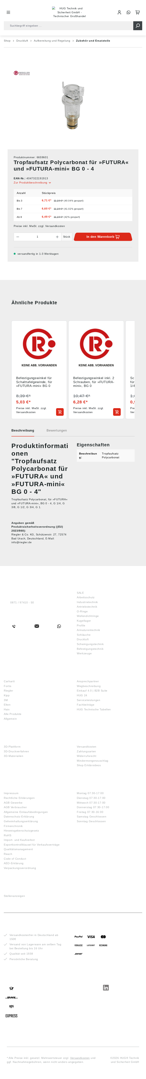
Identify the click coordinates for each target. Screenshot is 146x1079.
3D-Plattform (12, 746)
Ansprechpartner (88, 681)
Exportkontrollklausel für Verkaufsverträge (32, 844)
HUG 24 (82, 695)
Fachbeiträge (85, 704)
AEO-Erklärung (14, 863)
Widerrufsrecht (86, 755)
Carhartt (9, 681)
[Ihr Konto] (119, 12)
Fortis (7, 686)
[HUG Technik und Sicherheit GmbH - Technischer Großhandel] (69, 12)
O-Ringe (82, 611)
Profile (81, 625)
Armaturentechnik (88, 630)
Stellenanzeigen (14, 895)
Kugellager (84, 620)
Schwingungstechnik (90, 644)
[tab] (22, 431)
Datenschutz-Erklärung (19, 816)
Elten (7, 704)
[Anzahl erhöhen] (57, 237)
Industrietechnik (87, 602)
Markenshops (15, 675)
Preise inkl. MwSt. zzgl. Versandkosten (39, 226)
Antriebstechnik (87, 606)
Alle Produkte (12, 713)
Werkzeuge (84, 653)
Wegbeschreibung (89, 686)
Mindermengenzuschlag (92, 760)
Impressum (11, 793)
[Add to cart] (60, 412)
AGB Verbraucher (15, 807)
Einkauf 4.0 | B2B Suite (92, 690)
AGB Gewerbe (13, 802)
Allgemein (10, 718)
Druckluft (83, 639)
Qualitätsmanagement (18, 849)
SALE (80, 592)
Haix (7, 709)
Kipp (7, 695)
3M (6, 700)
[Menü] (8, 12)
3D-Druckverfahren (16, 751)
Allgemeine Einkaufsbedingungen (26, 811)
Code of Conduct (15, 858)
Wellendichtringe (88, 615)
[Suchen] (137, 25)
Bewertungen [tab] (57, 430)
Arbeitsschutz (86, 597)
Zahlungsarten (86, 751)
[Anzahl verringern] (18, 237)
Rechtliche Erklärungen (19, 797)
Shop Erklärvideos (89, 765)
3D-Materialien (13, 755)
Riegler (8, 690)
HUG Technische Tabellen (94, 709)
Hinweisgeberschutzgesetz (21, 830)
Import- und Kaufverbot (19, 839)
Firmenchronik (13, 826)
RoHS (7, 835)
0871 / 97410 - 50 (22, 602)
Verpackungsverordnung (20, 868)
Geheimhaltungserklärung (21, 821)
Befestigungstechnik (90, 648)
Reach (8, 853)
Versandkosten (86, 746)
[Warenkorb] (137, 12)
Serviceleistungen (88, 700)
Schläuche (83, 634)
